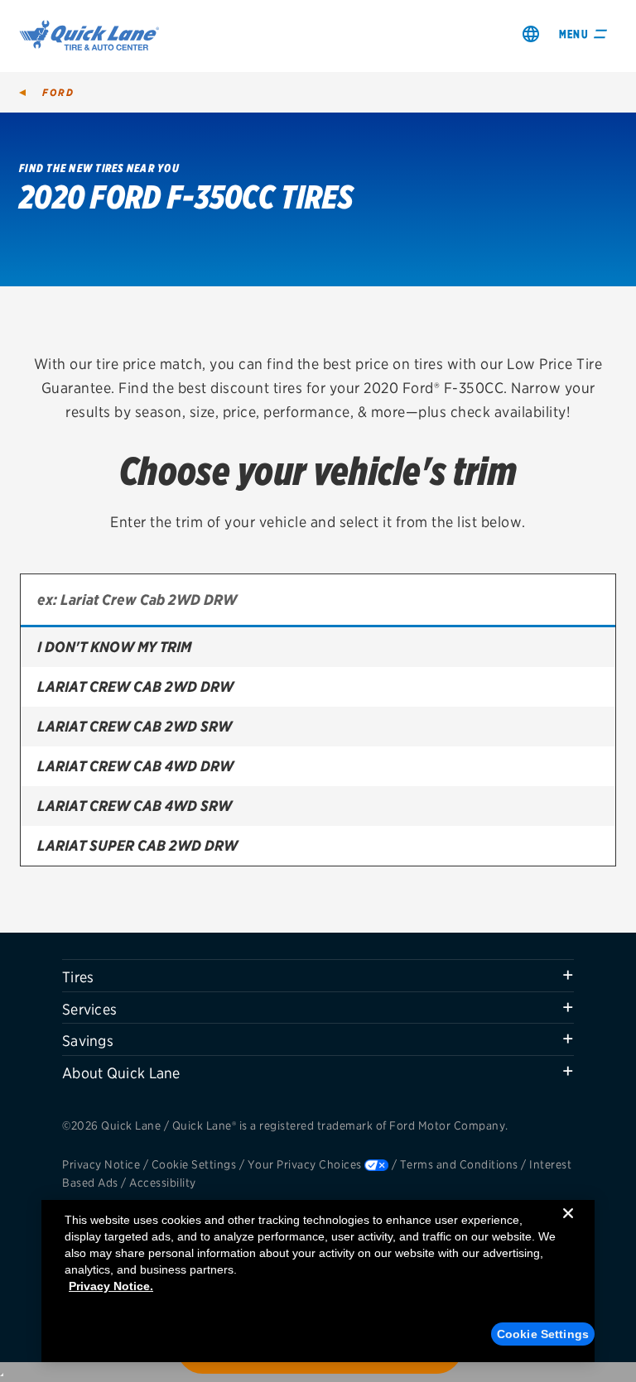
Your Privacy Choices (305, 1164)
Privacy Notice (101, 1164)
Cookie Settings (194, 1164)
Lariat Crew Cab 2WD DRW (135, 686)
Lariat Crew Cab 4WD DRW (135, 766)
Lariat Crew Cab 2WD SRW (134, 726)
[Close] (568, 1226)
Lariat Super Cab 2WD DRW (137, 845)
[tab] (318, 975)
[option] (318, 647)
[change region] (531, 33)
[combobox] (318, 600)
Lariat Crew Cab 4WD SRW (134, 805)
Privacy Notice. (111, 1286)
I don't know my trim (114, 646)
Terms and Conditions (459, 1164)
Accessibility (162, 1182)
